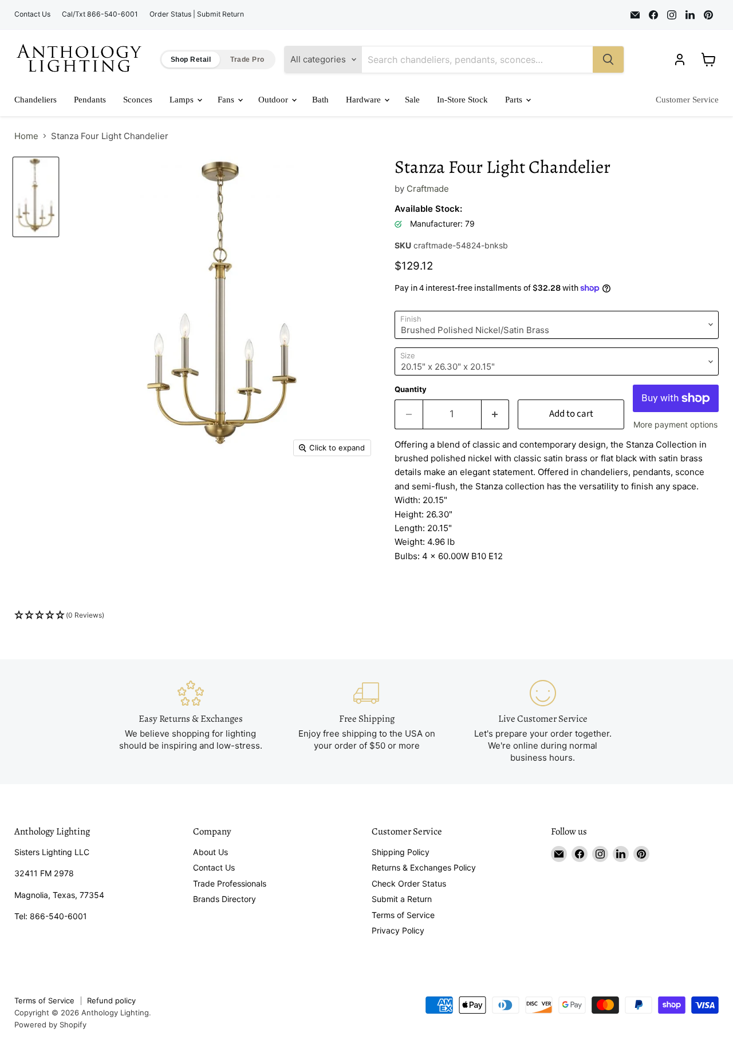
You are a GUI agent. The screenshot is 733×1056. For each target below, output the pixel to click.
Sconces (137, 99)
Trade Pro (247, 60)
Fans (227, 99)
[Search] (608, 59)
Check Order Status (409, 883)
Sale (412, 99)
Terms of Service (403, 915)
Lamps (183, 99)
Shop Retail (191, 60)
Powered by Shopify (50, 1024)
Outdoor (274, 99)
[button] (366, 615)
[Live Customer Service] (543, 722)
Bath (320, 99)
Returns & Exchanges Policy (424, 867)
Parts (515, 99)
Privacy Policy (398, 930)
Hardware (364, 99)
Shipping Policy (400, 852)
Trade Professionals (229, 883)
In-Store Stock (462, 99)
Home (26, 136)
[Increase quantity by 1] (496, 414)
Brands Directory (224, 899)
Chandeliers (35, 99)
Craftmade (428, 188)
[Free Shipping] (366, 722)
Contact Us (32, 14)
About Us (210, 852)
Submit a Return (402, 899)
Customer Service (687, 99)
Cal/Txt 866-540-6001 (100, 14)
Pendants (90, 99)
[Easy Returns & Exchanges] (191, 722)
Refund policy (111, 1000)
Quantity (411, 389)
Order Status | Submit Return (196, 14)
